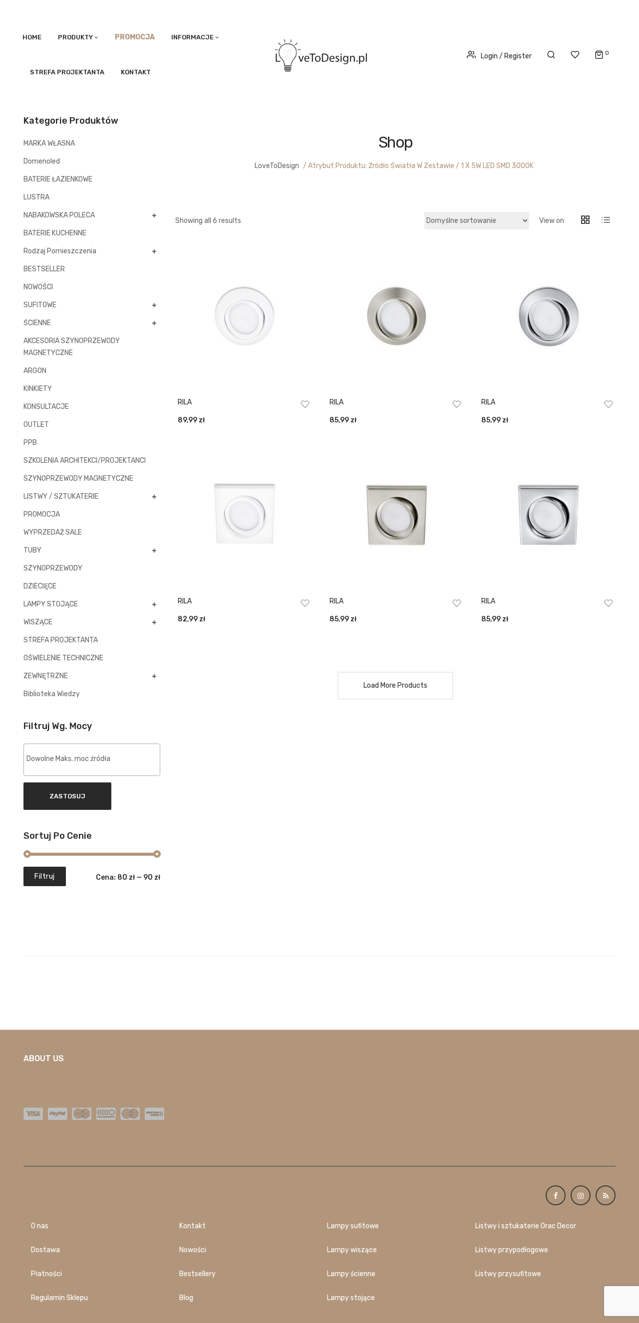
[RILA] (244, 318)
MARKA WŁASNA (49, 143)
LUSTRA (36, 197)
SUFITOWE (39, 305)
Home (31, 37)
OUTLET (36, 424)
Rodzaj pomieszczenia (59, 251)
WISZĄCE (37, 622)
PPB (30, 442)
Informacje (192, 37)
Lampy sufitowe (353, 1226)
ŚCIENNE (37, 323)
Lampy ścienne (351, 1274)
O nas (39, 1226)
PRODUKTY (75, 37)
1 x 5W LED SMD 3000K (497, 166)
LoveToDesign (277, 166)
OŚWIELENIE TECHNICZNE (63, 658)
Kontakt (136, 72)
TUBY (32, 550)
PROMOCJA (41, 514)
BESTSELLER (44, 269)
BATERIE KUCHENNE (54, 233)
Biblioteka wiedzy (51, 694)
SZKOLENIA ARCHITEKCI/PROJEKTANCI (84, 460)
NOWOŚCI (38, 287)
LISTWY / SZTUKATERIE (60, 496)
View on (551, 220)
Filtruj (44, 876)
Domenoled (41, 161)
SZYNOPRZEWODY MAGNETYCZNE (78, 478)
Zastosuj (67, 796)
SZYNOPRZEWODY (52, 568)
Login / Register (506, 56)
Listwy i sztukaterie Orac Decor (525, 1226)
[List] (605, 220)
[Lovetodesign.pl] (319, 53)
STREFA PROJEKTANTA (67, 72)
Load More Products (395, 685)
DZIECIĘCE (39, 586)
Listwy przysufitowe (508, 1274)
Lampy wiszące (352, 1250)
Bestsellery (197, 1274)
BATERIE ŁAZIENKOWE (57, 179)
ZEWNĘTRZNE (45, 676)
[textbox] (94, 759)
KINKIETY (37, 388)
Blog (186, 1298)
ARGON (34, 371)
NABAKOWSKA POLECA (59, 215)
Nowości (192, 1250)
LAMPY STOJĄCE (50, 604)
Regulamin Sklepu (59, 1298)
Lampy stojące (351, 1298)
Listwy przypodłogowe (511, 1250)
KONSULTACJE (46, 406)
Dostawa (45, 1250)
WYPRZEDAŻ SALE (52, 532)
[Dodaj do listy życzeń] (305, 403)
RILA (185, 402)
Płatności (46, 1274)
